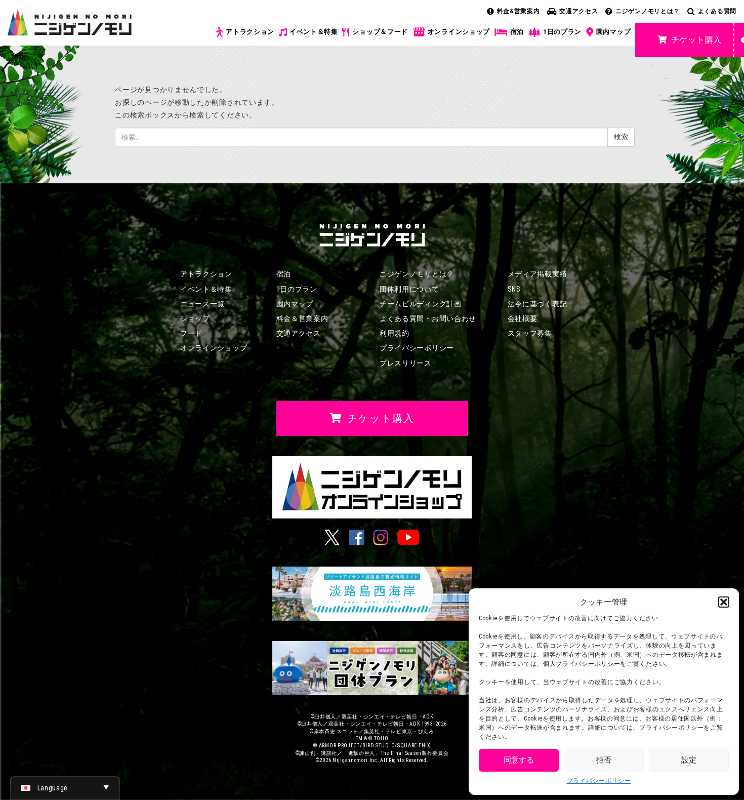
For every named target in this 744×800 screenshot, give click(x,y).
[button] (724, 602)
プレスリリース (406, 363)
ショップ (195, 318)
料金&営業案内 (518, 11)
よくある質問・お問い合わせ (428, 318)
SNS (514, 289)
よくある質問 (717, 11)
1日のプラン (562, 31)
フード (191, 333)
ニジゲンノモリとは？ (647, 11)
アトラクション (250, 31)
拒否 (603, 760)
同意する (519, 760)
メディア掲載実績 (537, 274)
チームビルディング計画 (421, 304)
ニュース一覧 (202, 304)
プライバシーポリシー (599, 780)
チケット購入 (696, 40)
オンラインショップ (459, 31)
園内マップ (613, 31)
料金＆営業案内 (302, 318)
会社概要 (523, 318)
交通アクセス (578, 11)
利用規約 (394, 333)
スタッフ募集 (530, 333)
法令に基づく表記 (537, 304)
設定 (688, 760)
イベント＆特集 (314, 31)
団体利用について (409, 289)
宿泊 (517, 31)
